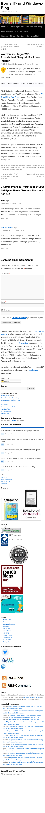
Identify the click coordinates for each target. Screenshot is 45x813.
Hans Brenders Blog (9, 624)
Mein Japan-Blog (6, 411)
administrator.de (7, 631)
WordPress (30, 165)
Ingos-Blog (6, 626)
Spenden (20, 36)
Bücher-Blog (4, 404)
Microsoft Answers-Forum (31, 697)
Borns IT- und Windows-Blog (22, 5)
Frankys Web (7, 642)
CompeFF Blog (7, 635)
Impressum (4, 477)
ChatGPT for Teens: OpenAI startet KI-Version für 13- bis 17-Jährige (21, 458)
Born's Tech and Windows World (10, 400)
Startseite (4, 26)
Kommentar (5, 273)
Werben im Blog (5, 481)
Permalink (18, 169)
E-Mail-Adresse (6, 310)
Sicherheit (22, 165)
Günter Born (34, 64)
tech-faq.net (6, 628)
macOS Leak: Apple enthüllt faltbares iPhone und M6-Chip (18, 467)
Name (3, 302)
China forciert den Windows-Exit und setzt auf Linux (25, 715)
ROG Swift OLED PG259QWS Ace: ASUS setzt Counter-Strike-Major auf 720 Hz (22, 440)
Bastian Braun (7, 227)
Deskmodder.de (7, 637)
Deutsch (7, 381)
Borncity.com (5, 396)
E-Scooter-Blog (5, 413)
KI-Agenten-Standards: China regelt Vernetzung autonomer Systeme (20, 450)
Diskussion (24, 31)
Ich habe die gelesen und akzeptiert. (23, 318)
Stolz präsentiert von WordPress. (13, 774)
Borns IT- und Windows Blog (9, 398)
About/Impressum (17, 26)
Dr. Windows (7, 640)
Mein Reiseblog (5, 409)
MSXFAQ (6, 633)
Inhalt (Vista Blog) (32, 36)
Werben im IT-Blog (8, 36)
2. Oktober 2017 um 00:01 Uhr (11, 203)
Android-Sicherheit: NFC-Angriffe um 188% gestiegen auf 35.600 (20, 430)
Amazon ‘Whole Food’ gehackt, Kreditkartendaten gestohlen (10, 46)
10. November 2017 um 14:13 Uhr (12, 230)
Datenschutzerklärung (34, 26)
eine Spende (33, 370)
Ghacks (5, 622)
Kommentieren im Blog (9, 31)
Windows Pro (7, 620)
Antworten (4, 218)
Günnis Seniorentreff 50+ (8, 407)
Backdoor (6, 167)
